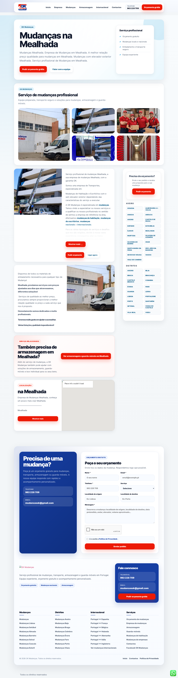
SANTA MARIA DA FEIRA (134, 249)
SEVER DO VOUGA (134, 255)
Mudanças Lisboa (27, 623)
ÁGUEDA (130, 208)
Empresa (58, 7)
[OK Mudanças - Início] (29, 7)
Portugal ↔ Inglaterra (100, 644)
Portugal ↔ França (99, 623)
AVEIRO (130, 219)
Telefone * (89, 483)
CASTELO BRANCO (131, 281)
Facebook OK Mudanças (137, 648)
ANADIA (130, 215)
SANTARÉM (149, 301)
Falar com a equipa (61, 69)
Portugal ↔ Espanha (100, 619)
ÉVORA (130, 287)
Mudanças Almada (27, 631)
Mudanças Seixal (27, 639)
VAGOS (148, 255)
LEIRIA (148, 291)
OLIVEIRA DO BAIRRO (132, 243)
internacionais (84, 224)
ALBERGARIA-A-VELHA (151, 209)
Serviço (124, 483)
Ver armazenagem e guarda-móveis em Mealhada (85, 356)
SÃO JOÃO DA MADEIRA (150, 249)
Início (48, 7)
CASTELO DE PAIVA (150, 220)
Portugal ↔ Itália (98, 639)
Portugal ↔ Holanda (100, 631)
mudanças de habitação (88, 218)
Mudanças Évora (62, 635)
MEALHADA (150, 231)
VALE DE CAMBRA (134, 260)
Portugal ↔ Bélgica (99, 627)
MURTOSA (131, 236)
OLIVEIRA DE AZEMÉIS (150, 236)
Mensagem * (90, 505)
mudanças (104, 205)
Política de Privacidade (108, 539)
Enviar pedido (120, 546)
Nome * (88, 473)
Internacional (102, 7)
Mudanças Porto (62, 644)
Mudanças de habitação (137, 635)
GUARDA (130, 291)
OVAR (147, 242)
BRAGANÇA (150, 275)
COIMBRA (149, 280)
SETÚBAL (131, 306)
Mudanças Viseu (62, 648)
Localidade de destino (129, 494)
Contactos (116, 7)
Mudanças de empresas (136, 639)
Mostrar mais (76, 244)
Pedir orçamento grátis (33, 69)
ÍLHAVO (130, 231)
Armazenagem (86, 7)
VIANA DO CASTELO (149, 307)
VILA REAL (131, 312)
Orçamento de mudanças (137, 619)
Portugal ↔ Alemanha (100, 635)
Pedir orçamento (75, 255)
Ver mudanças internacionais (103, 648)
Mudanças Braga (62, 627)
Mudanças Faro (62, 639)
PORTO (130, 301)
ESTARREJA (150, 226)
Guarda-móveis (133, 631)
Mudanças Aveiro (62, 619)
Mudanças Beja (62, 623)
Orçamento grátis (152, 7)
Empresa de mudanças (136, 623)
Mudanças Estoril (27, 648)
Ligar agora (92, 255)
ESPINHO (130, 226)
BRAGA (130, 275)
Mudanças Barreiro (27, 635)
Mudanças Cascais (27, 644)
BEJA (147, 271)
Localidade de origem (93, 494)
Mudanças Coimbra (63, 631)
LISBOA (130, 296)
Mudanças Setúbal (27, 627)
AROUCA (148, 215)
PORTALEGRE (150, 296)
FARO (147, 287)
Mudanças (71, 7)
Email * (123, 473)
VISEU (147, 312)
